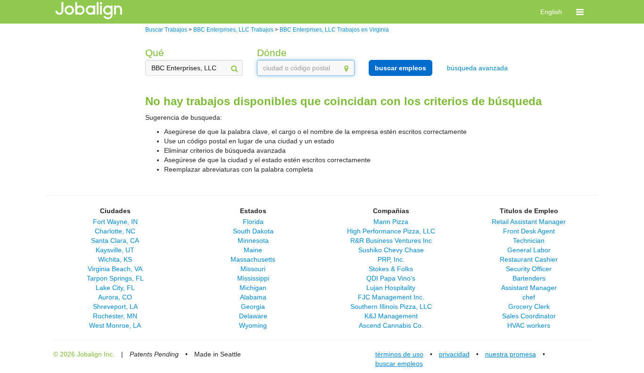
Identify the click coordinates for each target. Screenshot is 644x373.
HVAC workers (528, 325)
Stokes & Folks (391, 269)
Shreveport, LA (115, 306)
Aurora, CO (115, 297)
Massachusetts (253, 259)
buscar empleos (400, 68)
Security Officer (529, 269)
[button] (580, 12)
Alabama (253, 297)
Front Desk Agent (529, 231)
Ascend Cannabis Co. (391, 325)
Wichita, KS (115, 259)
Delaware (253, 316)
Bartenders (528, 278)
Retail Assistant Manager (529, 221)
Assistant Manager (529, 287)
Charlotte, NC (115, 231)
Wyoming (253, 325)
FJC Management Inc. (391, 297)
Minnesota (253, 240)
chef (528, 297)
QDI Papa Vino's (390, 278)
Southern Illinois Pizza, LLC (391, 306)
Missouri (252, 269)
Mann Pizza (390, 221)
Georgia (253, 306)
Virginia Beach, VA (115, 269)
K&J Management (391, 316)
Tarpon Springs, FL (115, 278)
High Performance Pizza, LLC (391, 231)
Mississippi (253, 278)
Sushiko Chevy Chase (391, 250)
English (551, 12)
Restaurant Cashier (529, 259)
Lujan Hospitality (390, 287)
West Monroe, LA (115, 325)
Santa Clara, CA (115, 240)
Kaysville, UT (115, 250)
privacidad (454, 354)
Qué (154, 52)
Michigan (252, 287)
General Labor (529, 250)
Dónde (272, 52)
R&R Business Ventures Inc (391, 240)
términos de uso (399, 354)
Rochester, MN (115, 316)
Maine (253, 250)
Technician (529, 240)
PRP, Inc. (391, 259)
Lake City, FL (115, 287)
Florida (253, 221)
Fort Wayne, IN (115, 221)
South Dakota (253, 231)
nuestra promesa (510, 354)
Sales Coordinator (529, 316)
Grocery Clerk (529, 306)
